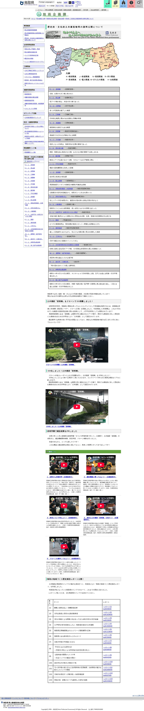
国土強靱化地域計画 (31, 52)
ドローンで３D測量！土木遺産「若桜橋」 (60, 364)
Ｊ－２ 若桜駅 (30, 196)
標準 (65, 3)
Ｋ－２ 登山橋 (30, 168)
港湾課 (103, 10)
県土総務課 (49, 10)
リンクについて (17, 698)
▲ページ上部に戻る (138, 695)
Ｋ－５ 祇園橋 (30, 177)
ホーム (33, 18)
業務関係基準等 (29, 100)
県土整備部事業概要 (31, 30)
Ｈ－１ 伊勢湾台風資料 (32, 242)
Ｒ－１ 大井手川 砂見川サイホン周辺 (63, 212)
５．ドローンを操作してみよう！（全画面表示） (64, 558)
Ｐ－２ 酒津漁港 (30, 222)
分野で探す (116, 6)
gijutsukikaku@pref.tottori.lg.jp (16, 707)
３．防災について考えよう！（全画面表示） (62, 518)
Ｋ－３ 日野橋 (30, 171)
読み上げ (42, 6)
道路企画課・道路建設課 (72, 10)
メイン (40, 10)
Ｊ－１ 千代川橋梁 (31, 193)
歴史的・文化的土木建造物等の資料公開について (79, 18)
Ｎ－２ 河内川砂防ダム (32, 208)
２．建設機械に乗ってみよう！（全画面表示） (100, 477)
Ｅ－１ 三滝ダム (30, 226)
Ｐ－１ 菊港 (29, 219)
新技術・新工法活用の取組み (33, 80)
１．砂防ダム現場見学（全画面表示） (60, 477)
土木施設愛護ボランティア (33, 117)
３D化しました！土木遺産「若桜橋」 (59, 426)
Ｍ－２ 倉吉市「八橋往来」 (34, 239)
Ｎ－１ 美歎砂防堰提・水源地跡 (61, 188)
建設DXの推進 (29, 58)
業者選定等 (28, 94)
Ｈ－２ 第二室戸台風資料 (33, 245)
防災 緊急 (131, 6)
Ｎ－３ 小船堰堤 (30, 211)
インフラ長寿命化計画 (31, 55)
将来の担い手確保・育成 (32, 49)
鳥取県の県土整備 (52, 18)
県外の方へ (108, 6)
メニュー (139, 6)
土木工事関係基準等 (31, 74)
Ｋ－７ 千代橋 (30, 184)
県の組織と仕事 (40, 18)
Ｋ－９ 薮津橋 (30, 190)
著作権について (29, 698)
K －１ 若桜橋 (55, 89)
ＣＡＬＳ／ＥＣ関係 (31, 108)
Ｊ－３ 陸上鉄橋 (30, 200)
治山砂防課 (95, 10)
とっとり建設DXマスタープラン (34, 61)
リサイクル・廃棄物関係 (32, 77)
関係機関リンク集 (30, 152)
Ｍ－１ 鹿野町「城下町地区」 (61, 253)
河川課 (85, 10)
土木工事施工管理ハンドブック (34, 70)
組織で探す (123, 6)
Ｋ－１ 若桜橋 (30, 165)
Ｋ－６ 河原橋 (30, 181)
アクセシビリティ (42, 698)
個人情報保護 (6, 698)
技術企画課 (58, 10)
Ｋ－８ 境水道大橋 (31, 187)
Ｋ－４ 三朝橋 (30, 174)
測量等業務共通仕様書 (31, 97)
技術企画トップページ (33, 161)
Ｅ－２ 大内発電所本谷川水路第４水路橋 (64, 245)
